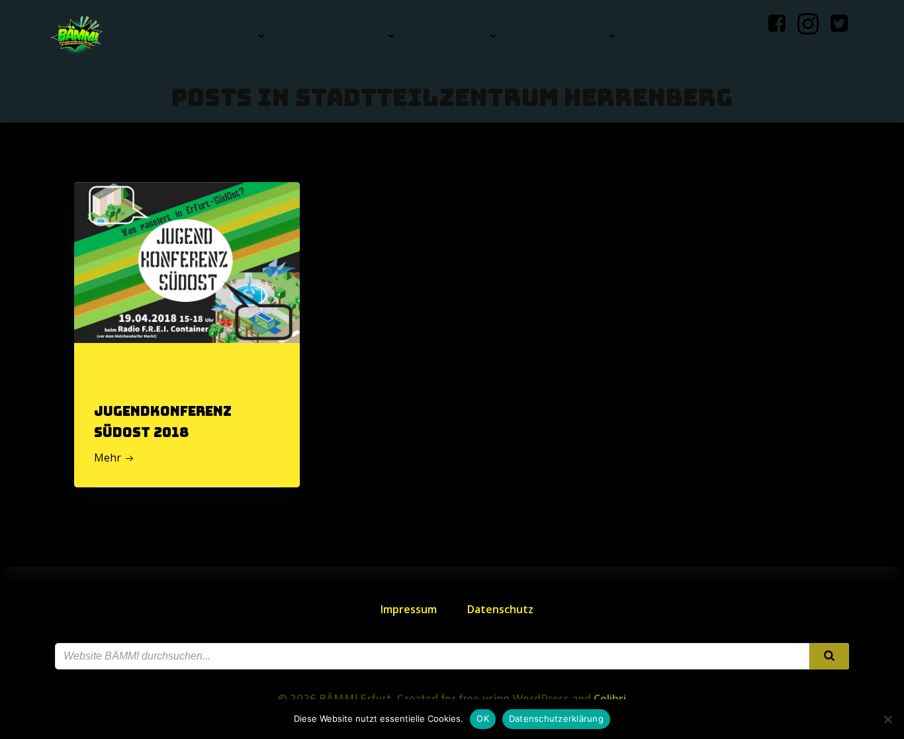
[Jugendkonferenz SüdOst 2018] (187, 261)
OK (482, 718)
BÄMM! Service (565, 36)
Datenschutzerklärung (556, 718)
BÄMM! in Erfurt (339, 36)
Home (151, 36)
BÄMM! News (223, 36)
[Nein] (887, 719)
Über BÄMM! (455, 36)
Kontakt (669, 36)
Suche (736, 36)
